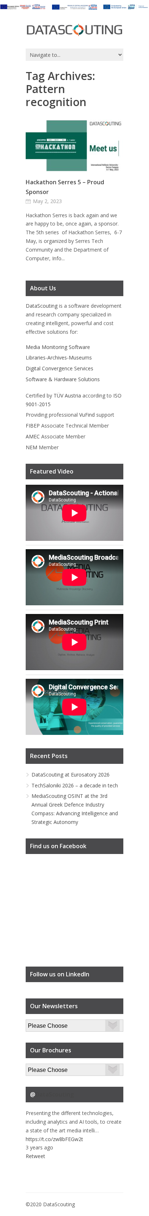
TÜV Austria (67, 395)
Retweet (35, 1156)
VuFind (87, 414)
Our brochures (42, 1067)
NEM (31, 447)
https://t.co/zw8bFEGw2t (54, 1139)
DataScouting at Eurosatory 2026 (70, 774)
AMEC (33, 436)
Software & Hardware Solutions (63, 379)
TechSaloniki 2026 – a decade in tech (74, 785)
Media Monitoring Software (58, 347)
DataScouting (42, 305)
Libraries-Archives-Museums (59, 357)
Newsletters (40, 1023)
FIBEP (33, 425)
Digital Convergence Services (59, 368)
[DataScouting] (74, 30)
